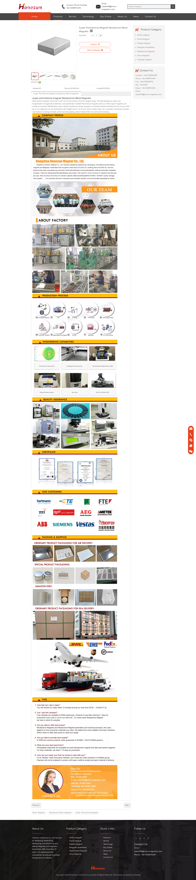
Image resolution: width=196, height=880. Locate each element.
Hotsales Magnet (144, 60)
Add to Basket (93, 50)
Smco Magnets (143, 55)
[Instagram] (148, 838)
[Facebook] (136, 838)
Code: (98, 88)
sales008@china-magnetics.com (148, 94)
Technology (88, 17)
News (135, 17)
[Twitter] (144, 838)
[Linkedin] (140, 838)
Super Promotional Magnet (87, 813)
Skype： (138, 88)
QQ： (137, 85)
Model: (35, 88)
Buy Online (105, 17)
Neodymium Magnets (146, 51)
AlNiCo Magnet (143, 35)
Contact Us (150, 17)
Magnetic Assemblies (145, 47)
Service (72, 17)
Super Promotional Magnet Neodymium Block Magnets (56, 94)
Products (58, 17)
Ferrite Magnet (143, 39)
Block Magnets (39, 813)
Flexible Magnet (143, 43)
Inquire (93, 44)
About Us (122, 17)
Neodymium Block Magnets (60, 813)
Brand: (67, 88)
